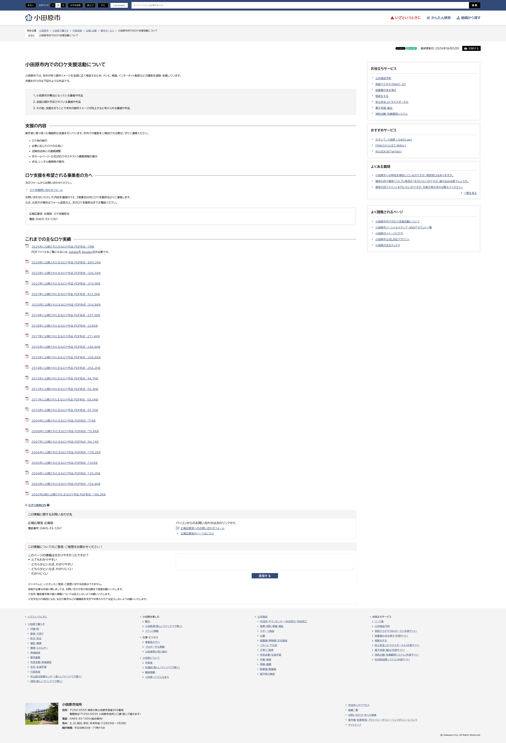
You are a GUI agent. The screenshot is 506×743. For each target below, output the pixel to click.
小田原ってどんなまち (157, 677)
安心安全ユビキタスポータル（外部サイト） (397, 645)
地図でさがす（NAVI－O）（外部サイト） (396, 631)
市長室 (149, 663)
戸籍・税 (34, 629)
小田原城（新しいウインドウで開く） (163, 626)
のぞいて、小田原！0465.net (393, 139)
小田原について (151, 658)
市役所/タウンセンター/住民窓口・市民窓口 (283, 621)
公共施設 (262, 617)
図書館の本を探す (385, 90)
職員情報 (150, 672)
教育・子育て (37, 634)
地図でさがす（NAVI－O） (390, 84)
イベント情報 (152, 631)
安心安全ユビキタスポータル (391, 102)
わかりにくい (39, 573)
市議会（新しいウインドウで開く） (162, 667)
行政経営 (77, 31)
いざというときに (37, 617)
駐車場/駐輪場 (268, 669)
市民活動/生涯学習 (270, 655)
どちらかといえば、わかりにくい (52, 568)
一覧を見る (470, 193)
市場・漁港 (265, 659)
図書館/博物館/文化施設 (273, 640)
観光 (147, 621)
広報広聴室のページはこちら (197, 533)
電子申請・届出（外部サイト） (390, 650)
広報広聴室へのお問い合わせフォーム (202, 528)
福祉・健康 (36, 643)
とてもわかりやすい (44, 559)
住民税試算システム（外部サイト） (392, 659)
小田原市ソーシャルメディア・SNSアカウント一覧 (403, 227)
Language (119, 5)
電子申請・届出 (384, 108)
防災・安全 (36, 638)
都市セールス (107, 31)
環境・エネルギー (39, 648)
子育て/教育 (267, 650)
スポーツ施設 (267, 631)
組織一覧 (353, 710)
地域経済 (35, 653)
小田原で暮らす (61, 31)
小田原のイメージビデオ (389, 233)
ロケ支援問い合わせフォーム (46, 190)
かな (101, 5)
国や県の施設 (267, 674)
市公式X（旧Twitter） (388, 151)
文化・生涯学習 (38, 667)
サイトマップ (354, 725)
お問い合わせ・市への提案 (362, 715)
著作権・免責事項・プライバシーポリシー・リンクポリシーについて (382, 720)
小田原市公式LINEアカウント (392, 239)
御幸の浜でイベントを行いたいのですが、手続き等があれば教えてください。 (419, 187)
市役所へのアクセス (358, 705)
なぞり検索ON (37, 505)
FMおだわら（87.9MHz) (390, 145)
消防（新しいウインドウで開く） (46, 681)
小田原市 (42, 17)
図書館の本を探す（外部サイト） (391, 636)
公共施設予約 (383, 78)
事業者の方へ (152, 642)
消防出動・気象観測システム (391, 113)
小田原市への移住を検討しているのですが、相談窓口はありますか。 (414, 175)
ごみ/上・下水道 (268, 645)
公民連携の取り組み (156, 651)
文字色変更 (75, 5)
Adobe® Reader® (82, 252)
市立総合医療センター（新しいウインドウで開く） (56, 676)
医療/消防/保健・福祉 (272, 626)
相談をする (381, 96)
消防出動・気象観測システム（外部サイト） (397, 655)
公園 (262, 636)
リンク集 (379, 621)
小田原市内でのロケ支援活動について (397, 221)
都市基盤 (35, 657)
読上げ (90, 5)
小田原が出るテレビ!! (387, 245)
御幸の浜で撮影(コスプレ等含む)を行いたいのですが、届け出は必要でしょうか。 (422, 181)
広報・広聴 (91, 31)
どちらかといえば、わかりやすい (52, 564)
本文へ (31, 5)
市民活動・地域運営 (41, 662)
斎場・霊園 (265, 664)
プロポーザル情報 (155, 647)
